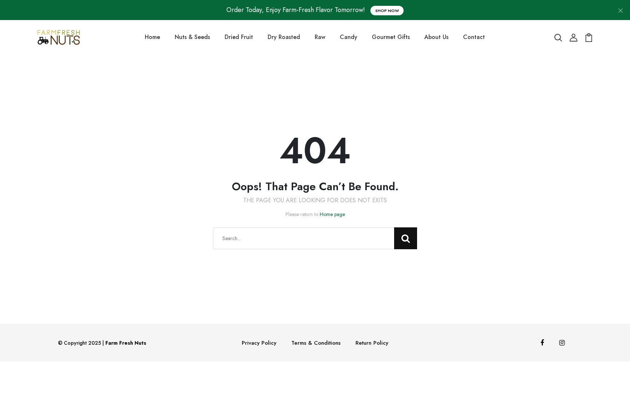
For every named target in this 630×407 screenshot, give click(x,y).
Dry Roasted (284, 37)
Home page (332, 214)
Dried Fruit (239, 37)
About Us (436, 37)
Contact (474, 37)
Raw (320, 37)
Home (152, 37)
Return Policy (371, 343)
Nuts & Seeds (192, 37)
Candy (348, 37)
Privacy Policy (259, 343)
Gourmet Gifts (391, 37)
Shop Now (387, 10)
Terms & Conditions (316, 343)
